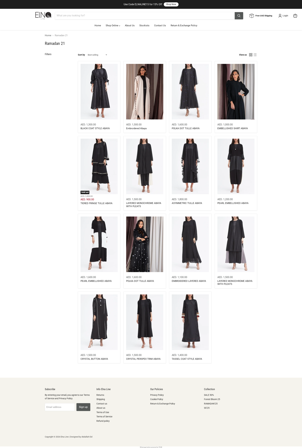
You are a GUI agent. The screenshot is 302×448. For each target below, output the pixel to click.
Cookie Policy (156, 399)
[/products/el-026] (144, 322)
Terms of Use (102, 412)
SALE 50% (209, 395)
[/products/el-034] (190, 244)
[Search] (239, 15)
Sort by (81, 55)
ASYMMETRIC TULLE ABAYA (187, 203)
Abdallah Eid (86, 437)
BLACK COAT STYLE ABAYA (95, 128)
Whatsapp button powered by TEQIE (151, 447)
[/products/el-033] (144, 166)
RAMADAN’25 (211, 403)
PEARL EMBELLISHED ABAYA (233, 203)
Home (98, 25)
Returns (100, 395)
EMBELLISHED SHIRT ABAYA (232, 128)
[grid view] (251, 55)
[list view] (255, 55)
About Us (130, 25)
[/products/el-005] (144, 244)
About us (100, 408)
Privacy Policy (157, 395)
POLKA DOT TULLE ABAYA (186, 128)
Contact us (101, 403)
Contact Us (160, 25)
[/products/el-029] (190, 166)
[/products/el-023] (99, 244)
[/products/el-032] (235, 244)
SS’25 (207, 408)
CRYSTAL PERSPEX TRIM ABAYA (143, 359)
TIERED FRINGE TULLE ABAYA (96, 203)
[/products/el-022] (235, 91)
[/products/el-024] (190, 322)
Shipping (100, 399)
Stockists (144, 25)
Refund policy (103, 421)
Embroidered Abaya (136, 128)
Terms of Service (104, 416)
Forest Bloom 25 (212, 399)
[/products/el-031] (99, 91)
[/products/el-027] (235, 166)
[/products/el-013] (144, 91)
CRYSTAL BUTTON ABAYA (94, 359)
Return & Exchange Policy (184, 25)
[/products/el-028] (99, 322)
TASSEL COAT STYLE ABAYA (187, 359)
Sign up (83, 407)
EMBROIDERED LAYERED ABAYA (189, 281)
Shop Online (112, 25)
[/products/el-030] (190, 91)
